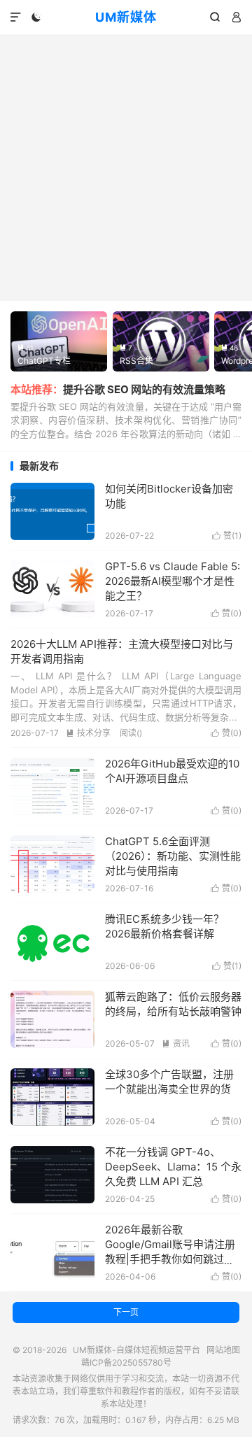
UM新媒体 (126, 17)
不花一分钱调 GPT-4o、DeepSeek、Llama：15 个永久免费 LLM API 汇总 (173, 1166)
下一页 (126, 1312)
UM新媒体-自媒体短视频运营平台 (136, 1350)
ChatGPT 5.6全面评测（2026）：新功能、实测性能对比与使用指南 (173, 856)
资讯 (176, 1043)
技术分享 (88, 733)
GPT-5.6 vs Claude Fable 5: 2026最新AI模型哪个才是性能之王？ (172, 581)
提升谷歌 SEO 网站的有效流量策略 (144, 389)
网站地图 (223, 1350)
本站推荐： (36, 389)
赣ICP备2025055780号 (126, 1362)
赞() (226, 535)
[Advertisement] (126, 168)
